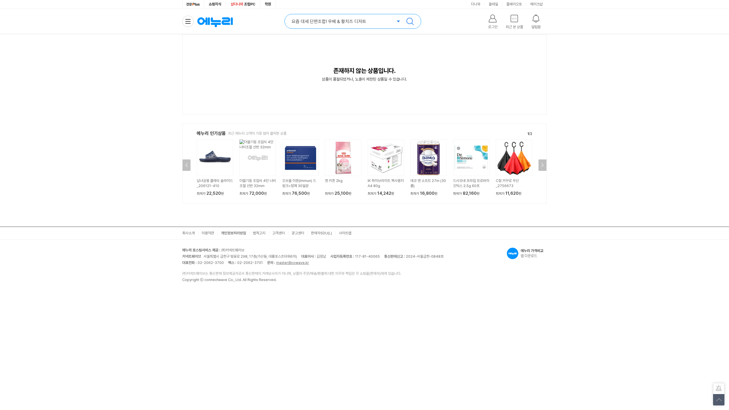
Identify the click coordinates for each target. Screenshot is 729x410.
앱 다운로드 (532, 253)
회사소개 (188, 233)
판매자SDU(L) (321, 233)
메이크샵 (536, 4)
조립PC (243, 4)
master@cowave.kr (292, 263)
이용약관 (208, 233)
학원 (268, 4)
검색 (410, 21)
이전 (187, 165)
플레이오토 (514, 4)
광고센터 (298, 233)
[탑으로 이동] (718, 399)
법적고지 (259, 233)
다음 (542, 165)
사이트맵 (345, 233)
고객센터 (278, 233)
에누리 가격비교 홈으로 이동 (215, 21)
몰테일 (493, 4)
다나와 (475, 4)
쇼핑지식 (215, 4)
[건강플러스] (193, 4)
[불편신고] (718, 388)
